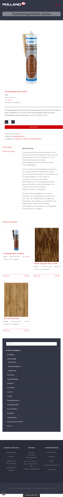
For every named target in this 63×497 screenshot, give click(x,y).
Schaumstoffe (12, 409)
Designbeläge (11, 359)
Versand (10, 100)
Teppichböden (12, 417)
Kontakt (51, 456)
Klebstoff (10, 383)
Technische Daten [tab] (9, 151)
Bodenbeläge (11, 452)
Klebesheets (12, 370)
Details (27, 275)
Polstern (11, 456)
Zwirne (9, 426)
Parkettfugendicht (18, 136)
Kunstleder (11, 387)
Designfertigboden (14, 366)
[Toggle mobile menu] (60, 5)
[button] (3, 493)
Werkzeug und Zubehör (15, 421)
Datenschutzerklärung (51, 465)
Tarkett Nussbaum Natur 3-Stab (45, 263)
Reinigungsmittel (13, 404)
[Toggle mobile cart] (56, 5)
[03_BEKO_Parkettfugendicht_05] (31, 57)
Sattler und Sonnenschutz (11, 462)
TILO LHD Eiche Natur (11, 318)
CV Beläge (10, 354)
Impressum (52, 469)
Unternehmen (52, 452)
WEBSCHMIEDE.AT (49, 488)
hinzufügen (34, 127)
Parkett (25, 139)
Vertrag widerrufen (31, 495)
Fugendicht (18, 139)
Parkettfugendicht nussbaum (13, 253)
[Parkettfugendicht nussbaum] (16, 239)
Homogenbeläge (12, 379)
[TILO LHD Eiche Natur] (16, 299)
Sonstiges (10, 413)
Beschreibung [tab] (7, 147)
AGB (51, 461)
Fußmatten (10, 375)
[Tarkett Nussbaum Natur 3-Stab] (46, 244)
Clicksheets (12, 362)
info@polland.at (34, 469)
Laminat (10, 392)
